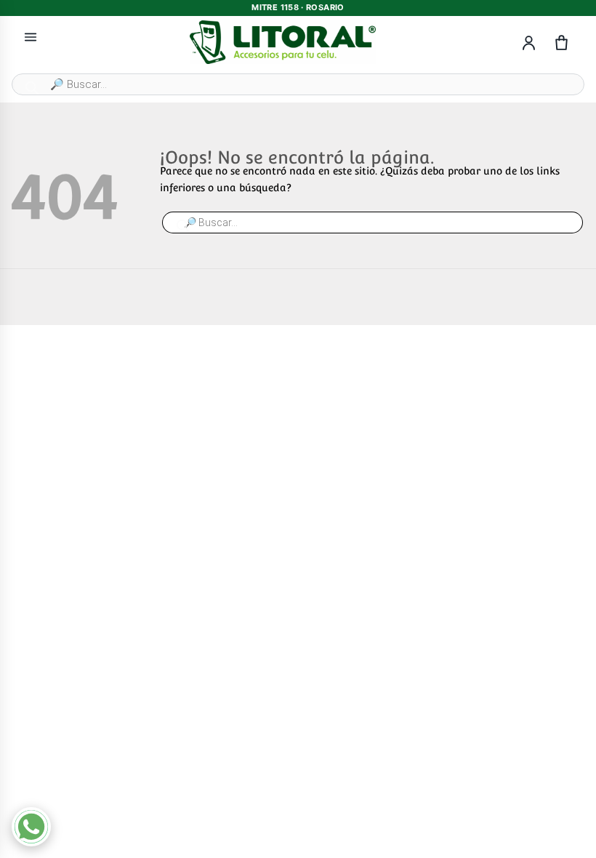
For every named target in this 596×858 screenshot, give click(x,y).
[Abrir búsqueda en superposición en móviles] (298, 84)
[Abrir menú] (30, 37)
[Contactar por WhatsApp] (31, 826)
